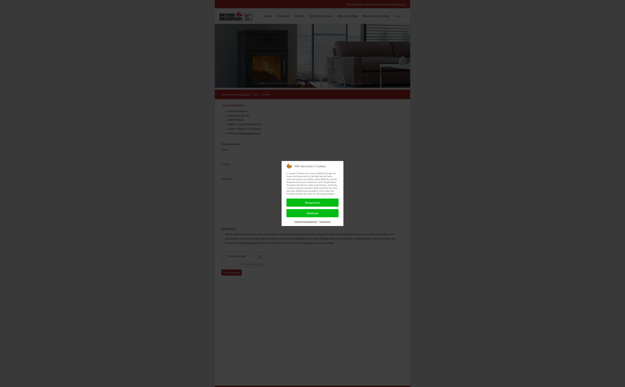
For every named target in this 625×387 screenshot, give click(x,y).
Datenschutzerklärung (305, 221)
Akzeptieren (312, 202)
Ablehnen (312, 213)
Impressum (325, 221)
